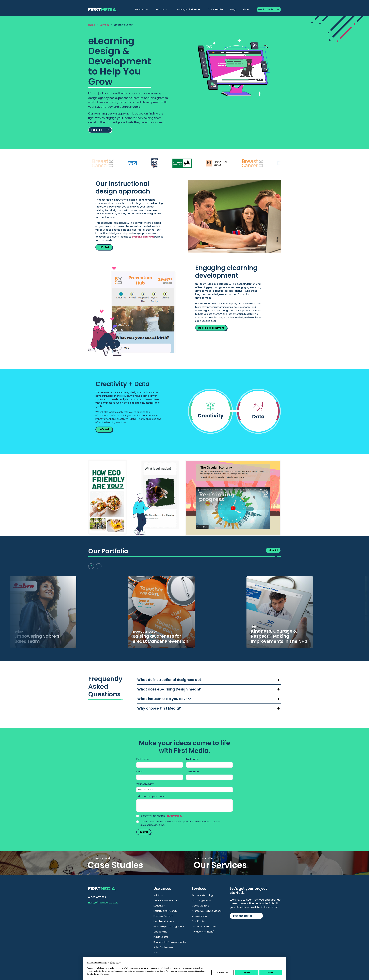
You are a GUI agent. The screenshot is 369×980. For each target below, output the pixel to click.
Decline (247, 972)
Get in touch (265, 9)
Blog (233, 9)
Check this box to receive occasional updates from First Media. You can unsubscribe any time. (180, 823)
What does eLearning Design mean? (169, 689)
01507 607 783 (97, 897)
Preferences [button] (105, 974)
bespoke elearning (143, 236)
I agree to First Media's (161, 815)
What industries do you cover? (164, 698)
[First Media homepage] (102, 888)
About (246, 9)
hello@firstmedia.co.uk (103, 902)
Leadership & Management (169, 926)
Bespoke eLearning (202, 895)
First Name (142, 759)
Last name (192, 759)
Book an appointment (211, 328)
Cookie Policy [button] (165, 971)
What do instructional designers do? (169, 679)
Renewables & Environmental (170, 942)
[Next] (98, 566)
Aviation (158, 895)
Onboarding (160, 931)
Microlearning (199, 916)
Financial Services (163, 916)
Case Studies (215, 9)
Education (159, 905)
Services (104, 24)
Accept (271, 972)
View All (273, 550)
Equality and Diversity (165, 911)
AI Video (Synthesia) (203, 931)
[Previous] (91, 566)
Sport (157, 952)
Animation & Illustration (204, 926)
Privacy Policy (174, 815)
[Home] (102, 9)
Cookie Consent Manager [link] (97, 963)
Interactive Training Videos (207, 911)
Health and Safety (164, 921)
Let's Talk (97, 130)
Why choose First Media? (159, 708)
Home (91, 24)
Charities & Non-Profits (166, 900)
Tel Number (192, 771)
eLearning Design (201, 900)
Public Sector (161, 937)
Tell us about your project (151, 796)
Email (139, 771)
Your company (145, 784)
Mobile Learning (200, 905)
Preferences (222, 972)
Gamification (199, 921)
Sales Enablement (164, 947)
